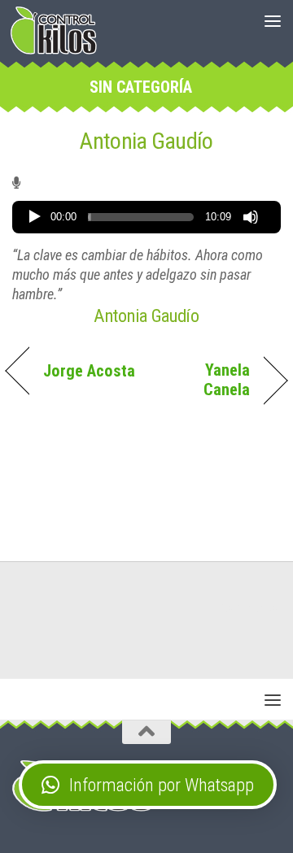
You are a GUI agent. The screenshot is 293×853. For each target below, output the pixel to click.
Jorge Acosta (89, 371)
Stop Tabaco (248, 607)
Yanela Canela (203, 379)
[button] (148, 784)
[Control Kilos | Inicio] (54, 31)
